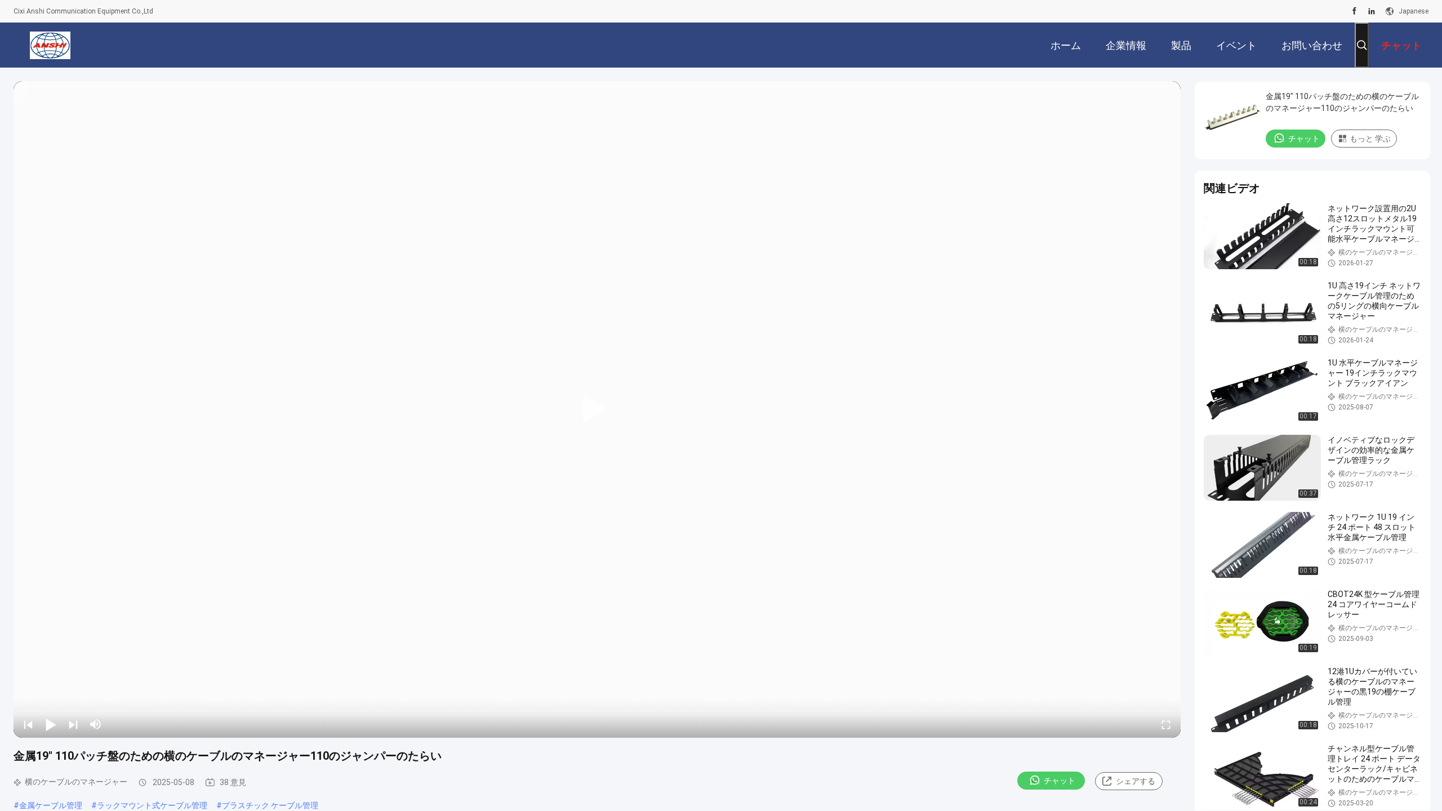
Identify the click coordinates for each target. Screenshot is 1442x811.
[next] (73, 724)
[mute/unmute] (95, 724)
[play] (597, 409)
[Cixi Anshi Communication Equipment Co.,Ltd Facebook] (1354, 11)
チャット (1059, 780)
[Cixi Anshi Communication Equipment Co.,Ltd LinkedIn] (1371, 11)
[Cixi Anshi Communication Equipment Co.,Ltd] (50, 45)
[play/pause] (50, 724)
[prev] (28, 724)
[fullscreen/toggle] (1166, 724)
